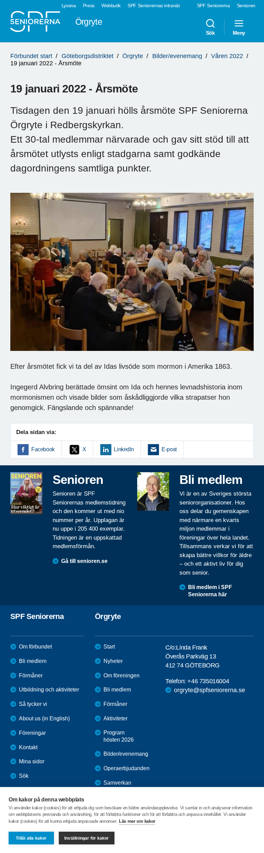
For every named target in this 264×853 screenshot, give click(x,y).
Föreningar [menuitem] (32, 733)
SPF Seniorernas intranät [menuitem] (154, 5)
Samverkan (117, 783)
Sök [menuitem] (210, 32)
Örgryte (132, 56)
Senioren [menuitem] (246, 5)
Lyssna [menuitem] (69, 5)
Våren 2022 (227, 56)
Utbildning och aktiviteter (49, 690)
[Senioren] (26, 493)
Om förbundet (35, 647)
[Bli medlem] (153, 491)
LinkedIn (124, 449)
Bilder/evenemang (177, 56)
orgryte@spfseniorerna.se (209, 690)
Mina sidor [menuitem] (31, 761)
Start (109, 647)
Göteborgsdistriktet (87, 56)
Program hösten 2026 (118, 736)
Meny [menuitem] (239, 32)
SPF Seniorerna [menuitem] (213, 5)
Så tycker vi (33, 704)
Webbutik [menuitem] (111, 5)
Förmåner (31, 675)
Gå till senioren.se (84, 561)
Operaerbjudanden (126, 768)
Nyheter (113, 661)
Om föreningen (121, 675)
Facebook (43, 449)
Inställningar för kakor (86, 838)
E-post (169, 449)
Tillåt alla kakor (31, 838)
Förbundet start (31, 56)
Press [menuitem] (89, 5)
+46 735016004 (208, 681)
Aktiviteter (115, 718)
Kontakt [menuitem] (28, 747)
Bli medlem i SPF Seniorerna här (210, 590)
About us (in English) (44, 718)
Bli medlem (32, 661)
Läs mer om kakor (137, 821)
